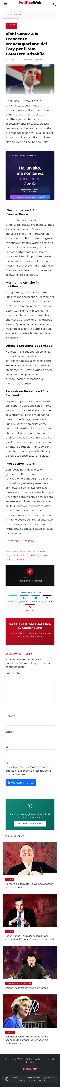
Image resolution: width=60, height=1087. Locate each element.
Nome (10, 715)
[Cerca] (54, 4)
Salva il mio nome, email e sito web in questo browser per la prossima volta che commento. (28, 771)
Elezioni (17, 555)
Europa (11, 24)
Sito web (11, 747)
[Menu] (5, 4)
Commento (13, 673)
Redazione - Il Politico (20, 540)
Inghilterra (41, 555)
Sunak (21, 559)
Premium (31, 1069)
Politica (11, 559)
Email (10, 731)
